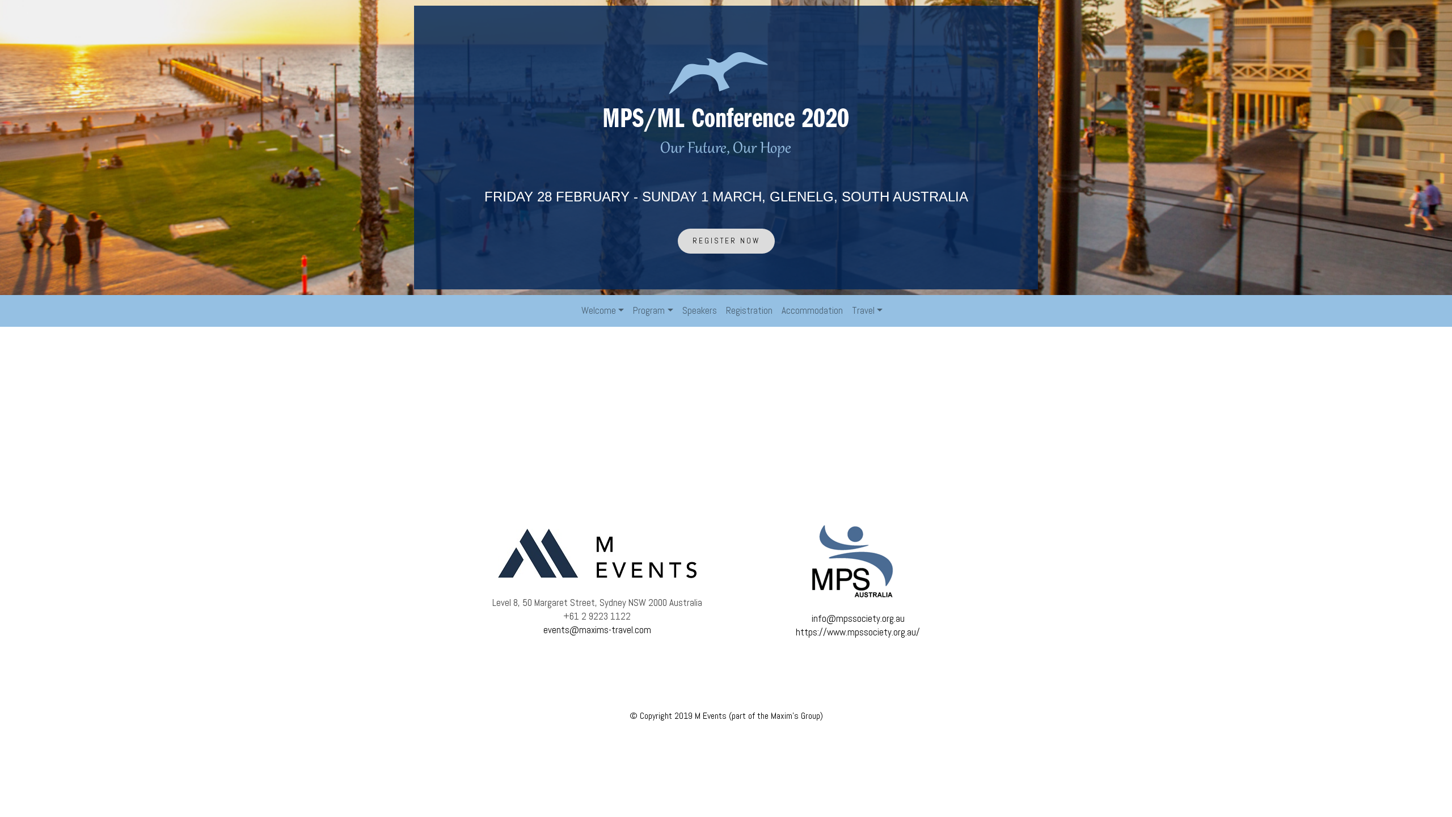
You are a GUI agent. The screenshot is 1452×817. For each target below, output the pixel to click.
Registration (749, 310)
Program (649, 310)
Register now (726, 241)
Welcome (598, 310)
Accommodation (812, 310)
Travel (863, 310)
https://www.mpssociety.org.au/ (858, 632)
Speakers (699, 310)
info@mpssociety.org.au (858, 618)
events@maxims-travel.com (597, 630)
